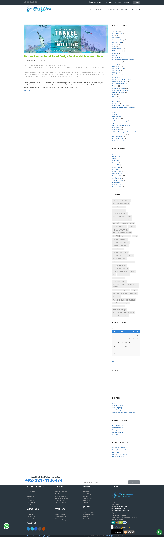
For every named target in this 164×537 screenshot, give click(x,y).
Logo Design (116, 452)
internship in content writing (120, 239)
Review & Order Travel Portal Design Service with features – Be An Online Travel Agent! (66, 56)
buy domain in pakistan (119, 210)
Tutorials (86, 517)
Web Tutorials (116, 129)
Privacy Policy (43, 536)
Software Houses (60, 514)
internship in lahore (118, 249)
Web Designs (87, 63)
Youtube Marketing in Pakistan (120, 315)
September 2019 (117, 180)
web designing (116, 296)
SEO (113, 112)
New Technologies (118, 92)
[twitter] (32, 529)
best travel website (79, 67)
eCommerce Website (118, 405)
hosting (135, 236)
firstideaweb (121, 229)
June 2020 (115, 160)
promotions (116, 103)
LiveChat (118, 2)
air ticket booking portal (35, 67)
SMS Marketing (117, 116)
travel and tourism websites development (69, 74)
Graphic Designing (118, 68)
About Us (86, 492)
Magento (115, 86)
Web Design (58, 494)
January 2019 (116, 184)
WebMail (109, 2)
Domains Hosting (117, 428)
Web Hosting (31, 492)
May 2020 (115, 163)
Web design (133, 293)
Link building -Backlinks (119, 81)
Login (137, 2)
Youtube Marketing (118, 140)
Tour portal (57, 72)
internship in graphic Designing (121, 242)
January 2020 (116, 171)
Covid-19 (115, 44)
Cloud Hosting (31, 503)
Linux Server (30, 505)
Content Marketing (118, 40)
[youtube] (43, 529)
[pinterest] (33, 2)
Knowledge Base (88, 514)
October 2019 (116, 178)
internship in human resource (120, 245)
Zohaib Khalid (45, 60)
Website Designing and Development (35, 65)
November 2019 (117, 176)
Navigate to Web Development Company (125, 392)
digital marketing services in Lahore (122, 219)
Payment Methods (118, 456)
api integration (117, 33)
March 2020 (116, 167)
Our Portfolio (116, 99)
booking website (35, 70)
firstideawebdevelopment (122, 233)
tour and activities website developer (92, 70)
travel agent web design (37, 74)
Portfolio (124, 10)
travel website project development (48, 76)
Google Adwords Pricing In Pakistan (123, 412)
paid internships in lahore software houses (123, 262)
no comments (31, 79)
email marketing (117, 62)
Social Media (116, 119)
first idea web (132, 226)
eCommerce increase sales (119, 226)
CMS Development (61, 503)
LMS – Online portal (118, 84)
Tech (65, 63)
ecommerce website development (53, 63)
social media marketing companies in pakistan (123, 286)
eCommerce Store (60, 505)
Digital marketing (31, 63)
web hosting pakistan (118, 306)
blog (113, 35)
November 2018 (117, 187)
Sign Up (134, 482)
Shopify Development (119, 450)
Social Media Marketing (119, 448)
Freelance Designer (61, 517)
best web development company (121, 203)
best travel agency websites (66, 67)
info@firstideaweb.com (123, 384)
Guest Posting (116, 70)
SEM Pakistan (132, 271)
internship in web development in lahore (123, 255)
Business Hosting (117, 425)
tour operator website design (44, 72)
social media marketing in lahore (121, 290)
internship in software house (120, 252)
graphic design (126, 236)
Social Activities (88, 498)
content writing (117, 42)
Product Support (88, 512)
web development (124, 299)
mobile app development (120, 90)
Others (114, 97)
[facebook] (25, 2)
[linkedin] (30, 2)
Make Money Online (118, 88)
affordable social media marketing (121, 200)
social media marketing (119, 121)
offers (114, 94)
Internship (115, 77)
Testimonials (87, 500)
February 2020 (116, 169)
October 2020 (116, 158)
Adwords (115, 31)
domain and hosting (128, 223)
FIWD (116, 236)
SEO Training (59, 519)
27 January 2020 (31, 61)
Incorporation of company (120, 75)
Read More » (28, 91)
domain (116, 223)
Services (99, 10)
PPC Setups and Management (120, 268)
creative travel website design (49, 70)
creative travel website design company (69, 70)
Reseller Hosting (117, 432)
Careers (85, 496)
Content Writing (60, 500)
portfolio (115, 101)
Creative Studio (31, 517)
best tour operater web (50, 67)
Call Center (30, 514)
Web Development (61, 492)
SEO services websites (118, 278)
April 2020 (115, 165)
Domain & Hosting (112, 10)
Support (127, 2)
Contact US (136, 10)
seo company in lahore (123, 274)
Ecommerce (40, 63)
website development (123, 312)
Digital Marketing (60, 496)
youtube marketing (118, 138)
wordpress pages (63, 65)
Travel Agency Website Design (87, 72)
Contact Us (86, 519)
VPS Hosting (116, 434)
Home (91, 10)
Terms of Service (32, 536)
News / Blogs (87, 494)
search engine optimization (120, 271)
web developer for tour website (69, 76)
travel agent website (50, 74)
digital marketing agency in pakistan (122, 216)
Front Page (115, 64)
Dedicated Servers (32, 498)
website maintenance (51, 65)
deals (114, 46)
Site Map (52, 536)
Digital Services (117, 51)
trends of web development (75, 63)
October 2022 (116, 156)
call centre (115, 38)
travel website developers (89, 74)
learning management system (121, 79)
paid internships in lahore (119, 258)
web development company (121, 303)
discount (115, 53)
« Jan (113, 361)
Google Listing (116, 66)
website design (119, 309)
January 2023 (116, 154)
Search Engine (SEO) (61, 498)
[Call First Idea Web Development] (159, 532)
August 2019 (116, 182)
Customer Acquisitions (34, 519)
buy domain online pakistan (120, 213)
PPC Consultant (121, 265)
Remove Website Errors (119, 105)
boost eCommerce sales (119, 207)
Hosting (114, 73)
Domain (114, 55)
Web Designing (117, 408)
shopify (114, 114)
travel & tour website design (70, 72)
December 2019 (117, 174)
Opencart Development (119, 454)
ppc (114, 265)
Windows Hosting (32, 500)
